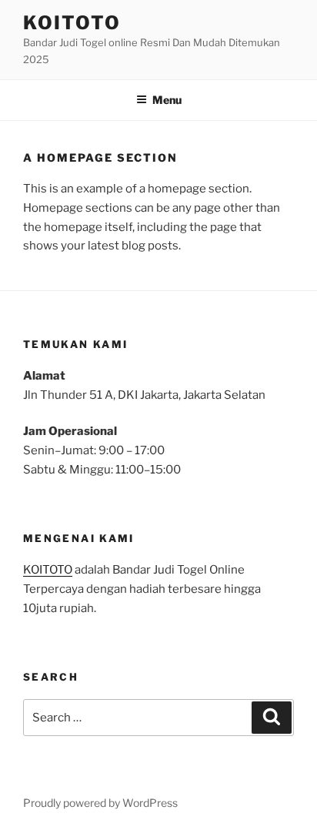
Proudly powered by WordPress (100, 802)
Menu (167, 99)
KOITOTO (71, 23)
